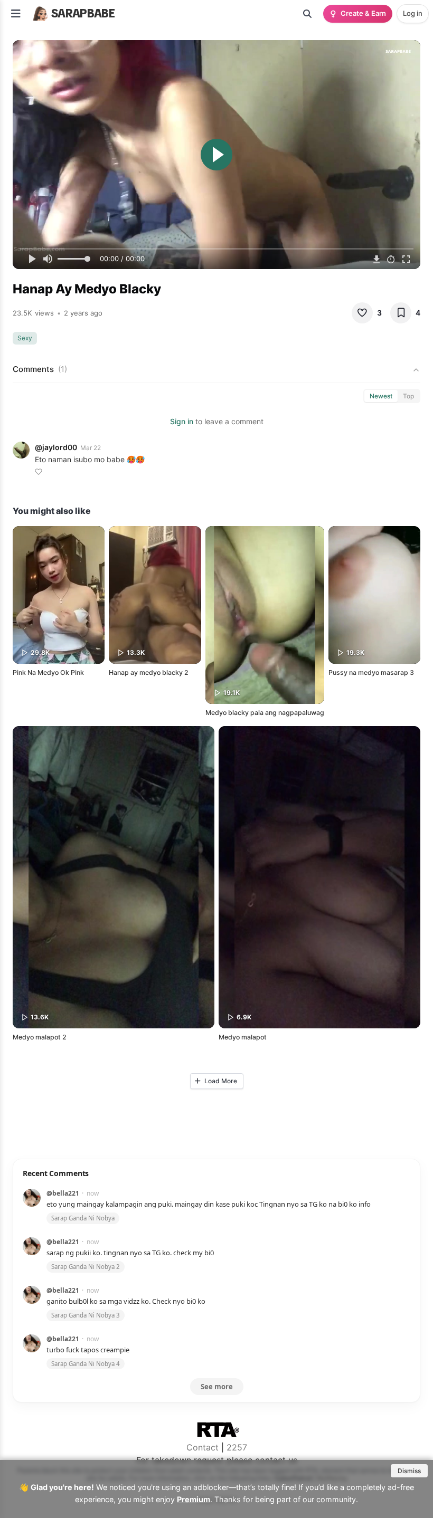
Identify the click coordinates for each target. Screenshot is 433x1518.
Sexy (24, 338)
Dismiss (409, 1471)
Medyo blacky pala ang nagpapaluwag (264, 713)
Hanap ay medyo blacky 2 (149, 672)
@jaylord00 (56, 447)
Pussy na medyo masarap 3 (371, 672)
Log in (412, 13)
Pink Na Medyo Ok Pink (48, 672)
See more (217, 1386)
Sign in (181, 421)
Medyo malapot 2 (40, 1037)
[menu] (15, 13)
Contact (202, 1447)
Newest (381, 396)
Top (408, 396)
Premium (193, 1499)
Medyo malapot (243, 1037)
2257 (237, 1447)
